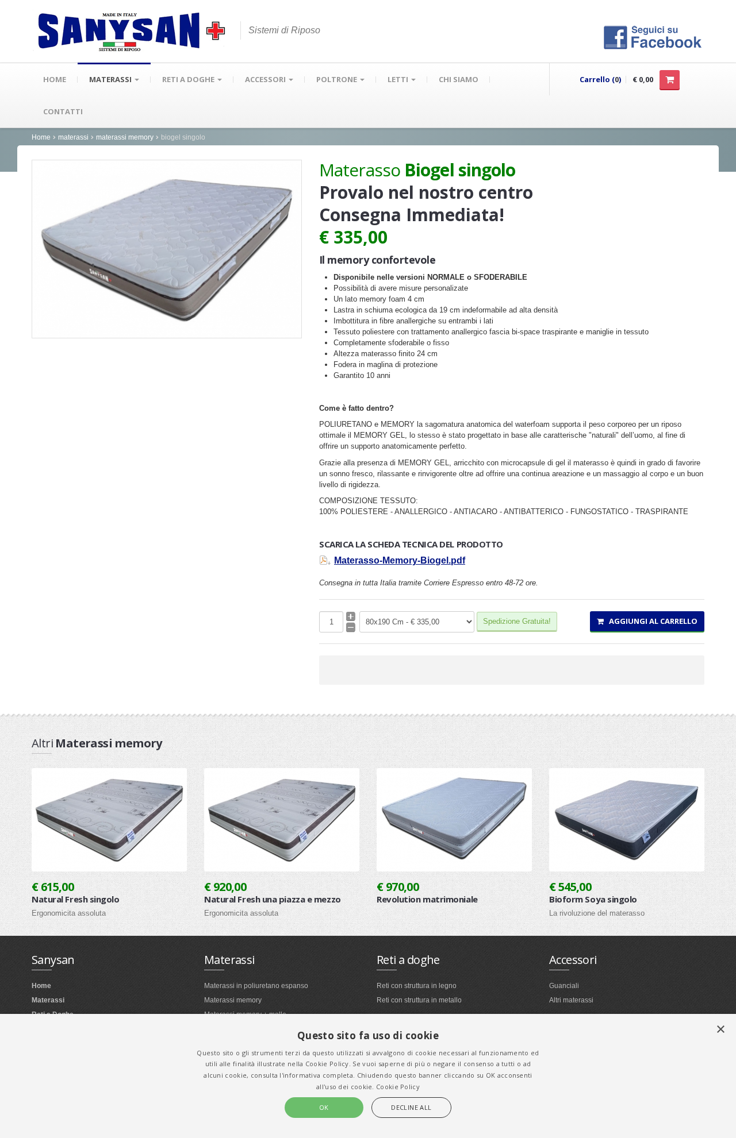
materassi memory (125, 137)
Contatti (63, 111)
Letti (399, 79)
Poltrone (337, 79)
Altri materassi (571, 1000)
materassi (73, 137)
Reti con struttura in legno (417, 986)
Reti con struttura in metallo (419, 1000)
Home (54, 79)
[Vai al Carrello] (670, 79)
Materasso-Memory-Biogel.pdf (399, 560)
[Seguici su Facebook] (652, 36)
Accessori (266, 79)
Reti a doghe (189, 79)
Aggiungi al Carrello (650, 621)
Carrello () (600, 79)
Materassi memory (233, 1000)
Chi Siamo (458, 79)
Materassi (111, 79)
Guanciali (564, 986)
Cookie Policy (398, 1086)
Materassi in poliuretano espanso (256, 986)
